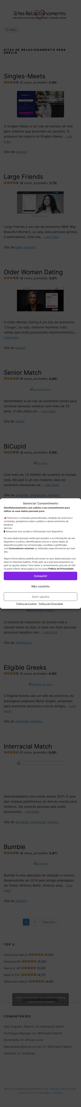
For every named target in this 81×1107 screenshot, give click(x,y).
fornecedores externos (21, 548)
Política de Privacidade (60, 568)
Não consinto (40, 586)
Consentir (40, 576)
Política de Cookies (26, 603)
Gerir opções (40, 596)
